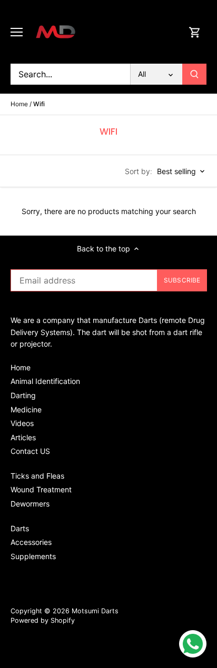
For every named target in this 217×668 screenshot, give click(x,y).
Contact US (30, 451)
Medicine (26, 409)
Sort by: (138, 171)
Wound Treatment (41, 489)
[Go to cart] (195, 31)
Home (21, 367)
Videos (22, 423)
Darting (23, 395)
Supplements (33, 556)
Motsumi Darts (95, 611)
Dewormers (30, 503)
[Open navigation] (17, 32)
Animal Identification (45, 381)
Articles (23, 437)
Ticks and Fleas (37, 475)
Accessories (31, 542)
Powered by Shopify (43, 620)
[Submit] (194, 74)
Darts (20, 528)
